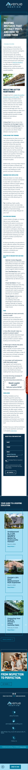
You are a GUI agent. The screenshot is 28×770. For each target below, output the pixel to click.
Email (8, 452)
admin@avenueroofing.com (14, 723)
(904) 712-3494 (14, 716)
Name (8, 442)
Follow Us (14, 741)
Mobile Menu (2, 766)
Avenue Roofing (18, 62)
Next (25, 625)
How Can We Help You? (12, 456)
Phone (8, 447)
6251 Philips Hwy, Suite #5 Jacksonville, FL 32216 (13, 732)
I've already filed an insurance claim (14, 460)
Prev (2, 625)
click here (14, 431)
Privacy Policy (8, 467)
